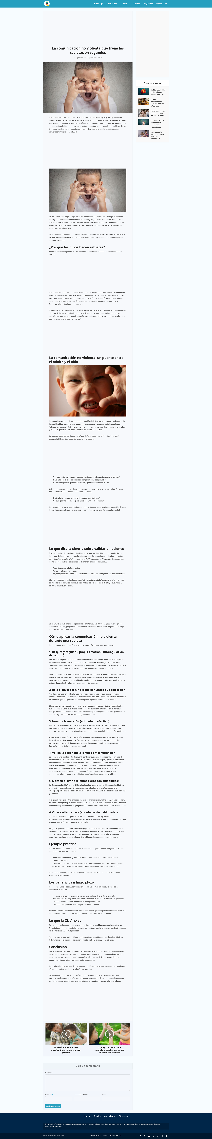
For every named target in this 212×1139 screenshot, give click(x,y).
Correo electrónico (81, 1095)
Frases (159, 4)
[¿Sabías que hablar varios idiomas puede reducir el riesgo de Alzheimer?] (144, 91)
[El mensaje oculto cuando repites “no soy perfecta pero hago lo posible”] (144, 113)
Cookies (119, 1135)
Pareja (87, 1116)
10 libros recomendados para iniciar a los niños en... (157, 102)
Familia (125, 4)
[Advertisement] (87, 27)
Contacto (104, 1135)
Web (104, 1095)
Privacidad (112, 1135)
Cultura (136, 4)
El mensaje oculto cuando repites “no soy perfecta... (158, 113)
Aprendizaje (109, 1116)
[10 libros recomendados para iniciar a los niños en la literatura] (144, 101)
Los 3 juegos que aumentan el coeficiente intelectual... (157, 123)
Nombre (49, 1095)
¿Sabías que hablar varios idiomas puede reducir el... (158, 92)
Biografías (148, 4)
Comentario (49, 1073)
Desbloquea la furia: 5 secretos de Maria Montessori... (157, 135)
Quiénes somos (96, 1135)
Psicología (98, 4)
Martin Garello (97, 58)
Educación (112, 4)
